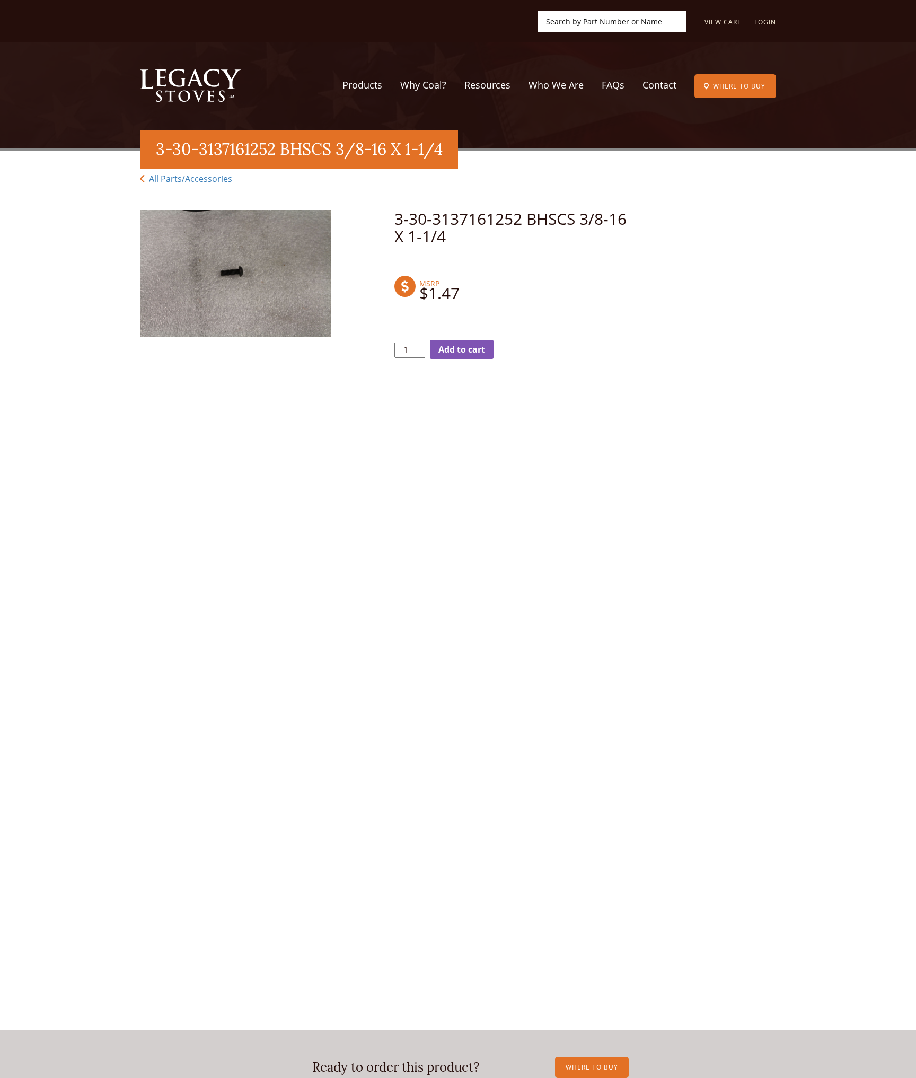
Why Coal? (423, 84)
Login (765, 22)
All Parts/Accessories (189, 179)
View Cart (723, 22)
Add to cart (461, 349)
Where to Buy (739, 86)
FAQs (613, 84)
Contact (659, 84)
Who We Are (556, 84)
